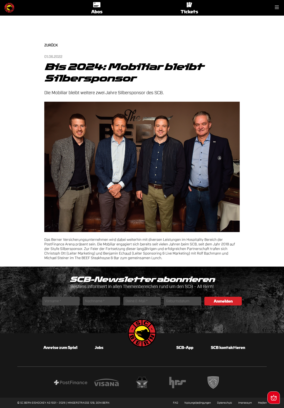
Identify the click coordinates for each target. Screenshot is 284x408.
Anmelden (223, 301)
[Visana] (106, 383)
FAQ (175, 402)
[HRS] (177, 383)
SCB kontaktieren (228, 347)
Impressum (245, 402)
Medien (262, 402)
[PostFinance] (70, 383)
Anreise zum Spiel (60, 347)
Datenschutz (224, 402)
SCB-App (184, 347)
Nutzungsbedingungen (197, 402)
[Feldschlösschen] (142, 383)
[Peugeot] (213, 383)
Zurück (51, 45)
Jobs (99, 347)
